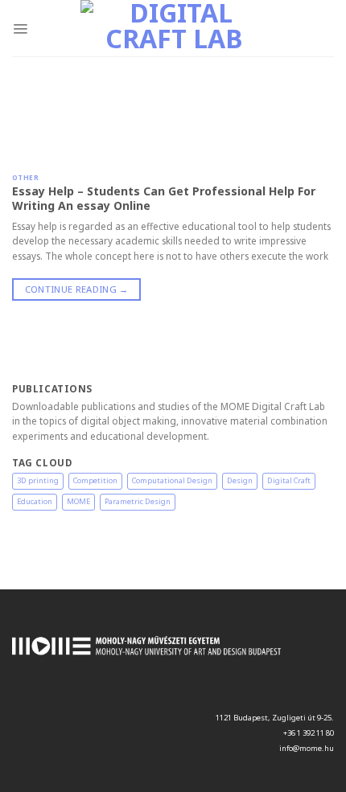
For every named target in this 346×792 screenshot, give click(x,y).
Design (240, 480)
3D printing (38, 480)
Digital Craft (289, 480)
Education (34, 501)
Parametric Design (138, 501)
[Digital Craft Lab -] (174, 28)
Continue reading (77, 289)
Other (25, 177)
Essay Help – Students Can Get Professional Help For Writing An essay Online (163, 198)
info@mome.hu (306, 748)
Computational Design (172, 480)
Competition (95, 480)
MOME (78, 501)
